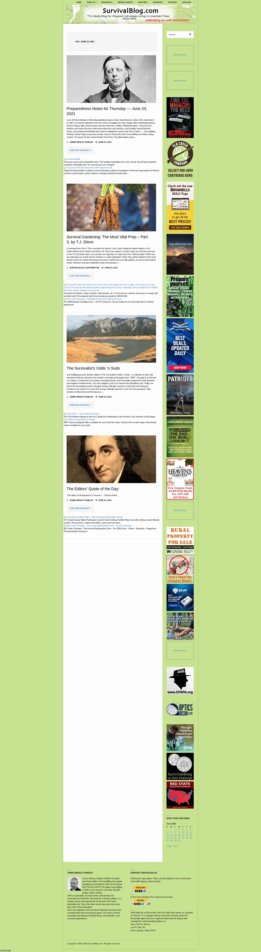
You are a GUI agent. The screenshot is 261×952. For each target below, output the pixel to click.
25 (187, 838)
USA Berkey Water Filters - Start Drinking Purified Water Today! (93, 517)
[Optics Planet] (180, 709)
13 (168, 835)
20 (168, 838)
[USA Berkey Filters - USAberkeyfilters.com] (180, 626)
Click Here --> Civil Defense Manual (81, 414)
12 (191, 832)
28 (171, 840)
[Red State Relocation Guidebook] (180, 795)
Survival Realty (72, 159)
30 (179, 840)
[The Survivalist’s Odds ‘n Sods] (111, 339)
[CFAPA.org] (180, 680)
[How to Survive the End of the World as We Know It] (180, 436)
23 (179, 838)
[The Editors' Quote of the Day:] (111, 459)
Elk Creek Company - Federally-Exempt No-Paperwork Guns (93, 299)
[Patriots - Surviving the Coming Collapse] (180, 394)
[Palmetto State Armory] (180, 345)
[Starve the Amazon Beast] (180, 569)
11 (187, 832)
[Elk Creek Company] (180, 159)
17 (183, 835)
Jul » (176, 846)
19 (191, 835)
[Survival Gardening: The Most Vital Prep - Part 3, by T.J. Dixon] (111, 207)
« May (169, 846)
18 (187, 835)
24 (183, 838)
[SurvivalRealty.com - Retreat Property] (180, 540)
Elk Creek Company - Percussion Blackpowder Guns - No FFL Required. (98, 525)
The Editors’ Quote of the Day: (93, 489)
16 (179, 835)
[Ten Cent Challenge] (180, 766)
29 (175, 840)
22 (175, 838)
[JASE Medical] (180, 737)
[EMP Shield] (180, 597)
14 (171, 835)
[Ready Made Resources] (180, 296)
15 (175, 835)
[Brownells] (180, 207)
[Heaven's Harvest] (180, 479)
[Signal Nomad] (180, 254)
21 (171, 838)
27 (168, 840)
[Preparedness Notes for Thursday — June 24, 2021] (111, 79)
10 (183, 832)
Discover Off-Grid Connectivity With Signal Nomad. (88, 167)
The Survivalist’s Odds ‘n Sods (93, 368)
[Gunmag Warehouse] (180, 117)
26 (191, 838)
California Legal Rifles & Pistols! (79, 419)
